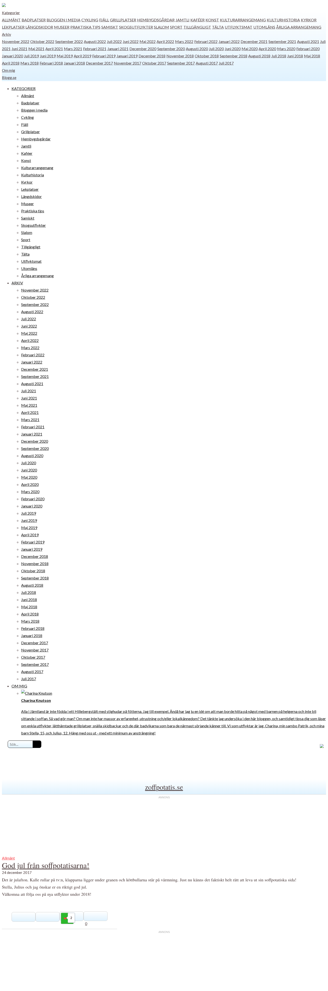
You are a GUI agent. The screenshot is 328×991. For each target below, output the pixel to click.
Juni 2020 (233, 48)
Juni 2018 (295, 56)
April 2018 (10, 63)
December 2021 (254, 41)
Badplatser (34, 20)
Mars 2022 (184, 41)
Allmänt (11, 20)
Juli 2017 (226, 63)
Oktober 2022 (42, 41)
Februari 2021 (94, 48)
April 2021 (54, 48)
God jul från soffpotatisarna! (45, 865)
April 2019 (82, 56)
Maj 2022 (148, 41)
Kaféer (197, 20)
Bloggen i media (63, 20)
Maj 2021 (36, 48)
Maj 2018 (312, 56)
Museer (61, 27)
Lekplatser (13, 27)
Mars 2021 (73, 48)
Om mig (8, 70)
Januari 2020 (12, 56)
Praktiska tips (85, 27)
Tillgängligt (197, 27)
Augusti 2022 (95, 41)
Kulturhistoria (283, 20)
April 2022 (165, 41)
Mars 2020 (286, 48)
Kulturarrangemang (243, 20)
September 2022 (69, 41)
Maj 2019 (65, 56)
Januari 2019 (127, 56)
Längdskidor (39, 27)
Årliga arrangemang (298, 27)
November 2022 (15, 41)
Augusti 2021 (308, 41)
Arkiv (6, 34)
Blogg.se (9, 77)
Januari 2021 (117, 48)
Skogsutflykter (136, 27)
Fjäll (104, 20)
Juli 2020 (216, 48)
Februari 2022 (206, 41)
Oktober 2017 (154, 63)
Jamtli (182, 20)
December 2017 (99, 63)
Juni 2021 (19, 48)
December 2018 (152, 56)
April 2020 (267, 48)
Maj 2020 (250, 48)
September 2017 (181, 63)
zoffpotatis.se (164, 787)
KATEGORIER (24, 88)
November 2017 (127, 63)
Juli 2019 (31, 56)
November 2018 (180, 56)
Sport (176, 27)
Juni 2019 (48, 56)
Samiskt (109, 27)
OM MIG (19, 686)
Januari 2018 (74, 63)
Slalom (161, 27)
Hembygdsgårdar (156, 20)
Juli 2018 (278, 56)
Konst (212, 20)
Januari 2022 (229, 41)
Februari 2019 (103, 56)
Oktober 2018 (207, 56)
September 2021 (282, 41)
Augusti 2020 (197, 48)
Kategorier (11, 12)
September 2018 (233, 56)
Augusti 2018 (259, 56)
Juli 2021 (28, 390)
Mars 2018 (29, 63)
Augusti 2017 (207, 63)
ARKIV (17, 283)
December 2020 (142, 48)
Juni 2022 (131, 41)
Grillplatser (123, 20)
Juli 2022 (114, 41)
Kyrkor (308, 20)
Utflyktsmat (238, 27)
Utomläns (264, 27)
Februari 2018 (51, 63)
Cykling (89, 20)
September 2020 (171, 48)
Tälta (218, 27)
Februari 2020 (308, 48)
